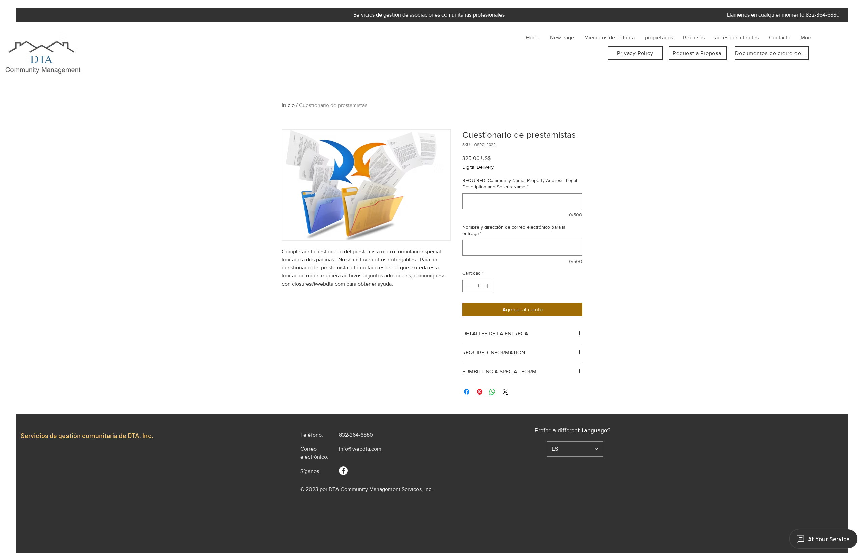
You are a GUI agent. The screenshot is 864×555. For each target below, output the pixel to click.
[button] (609, 37)
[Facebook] (343, 470)
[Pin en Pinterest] (480, 392)
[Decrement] (467, 286)
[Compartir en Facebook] (467, 392)
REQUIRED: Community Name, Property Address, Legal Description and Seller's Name (519, 184)
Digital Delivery (478, 167)
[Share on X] (505, 392)
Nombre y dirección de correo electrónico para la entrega (513, 230)
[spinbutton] (478, 286)
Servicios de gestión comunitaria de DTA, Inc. (87, 435)
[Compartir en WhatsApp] (492, 392)
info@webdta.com (360, 449)
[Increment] (488, 286)
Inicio (288, 105)
